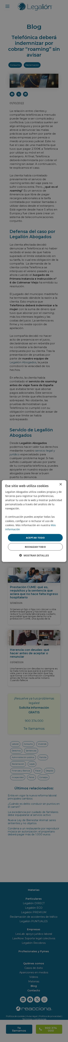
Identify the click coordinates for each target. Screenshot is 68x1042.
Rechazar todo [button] (35, 546)
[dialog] (34, 521)
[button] (34, 555)
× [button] (60, 484)
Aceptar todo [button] (35, 537)
